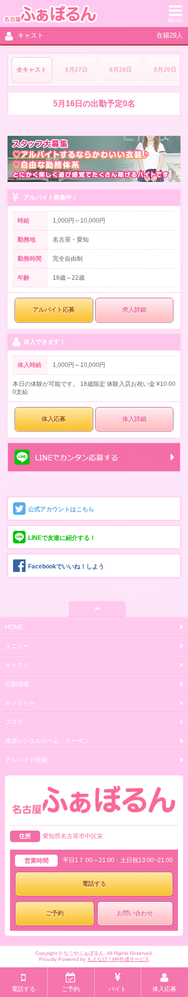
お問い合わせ (135, 913)
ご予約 (55, 913)
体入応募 (54, 419)
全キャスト (32, 69)
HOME (14, 627)
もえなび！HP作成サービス (118, 959)
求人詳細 (134, 309)
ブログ (14, 721)
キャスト (17, 665)
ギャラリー (20, 703)
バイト (117, 988)
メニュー (17, 646)
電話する (94, 883)
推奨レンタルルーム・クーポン (47, 740)
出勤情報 (17, 684)
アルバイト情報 (26, 759)
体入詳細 (134, 419)
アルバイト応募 (54, 309)
